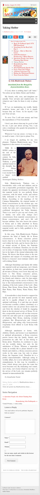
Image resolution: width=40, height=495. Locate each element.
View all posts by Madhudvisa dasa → (17, 387)
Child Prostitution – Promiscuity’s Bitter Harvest (23, 55)
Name (7, 438)
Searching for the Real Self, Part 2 (23, 48)
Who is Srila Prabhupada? (29, 470)
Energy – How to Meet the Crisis (23, 52)
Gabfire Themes (6, 491)
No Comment (27, 32)
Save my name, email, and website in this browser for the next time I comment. (19, 454)
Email (7, 442)
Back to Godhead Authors (11, 470)
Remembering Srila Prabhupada (20, 65)
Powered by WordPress (29, 489)
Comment (8, 417)
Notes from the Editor (21, 75)
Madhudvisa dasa (9, 32)
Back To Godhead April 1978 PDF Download (24, 44)
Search (34, 5)
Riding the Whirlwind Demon (24, 73)
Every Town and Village (22, 69)
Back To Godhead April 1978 (18, 41)
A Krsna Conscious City (22, 71)
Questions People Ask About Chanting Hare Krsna (23, 59)
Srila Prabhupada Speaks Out (24, 67)
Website (7, 447)
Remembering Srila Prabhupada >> (26, 401)
